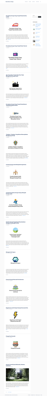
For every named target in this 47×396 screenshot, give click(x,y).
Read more (9, 39)
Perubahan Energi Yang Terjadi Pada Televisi (16, 46)
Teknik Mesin (37, 1)
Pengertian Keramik (10, 336)
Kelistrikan (33, 1)
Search (34, 15)
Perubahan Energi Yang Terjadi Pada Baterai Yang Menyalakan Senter (16, 105)
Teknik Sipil (26, 1)
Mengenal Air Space (10, 252)
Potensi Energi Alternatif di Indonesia (15, 279)
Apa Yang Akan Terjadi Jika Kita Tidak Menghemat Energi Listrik (15, 75)
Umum (7, 274)
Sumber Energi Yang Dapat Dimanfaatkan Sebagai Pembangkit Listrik (15, 222)
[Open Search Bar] (40, 2)
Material (7, 359)
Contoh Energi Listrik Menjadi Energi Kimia (16, 164)
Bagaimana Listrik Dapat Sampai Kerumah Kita (17, 307)
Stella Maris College (9, 1)
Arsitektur (30, 1)
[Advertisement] (23, 8)
